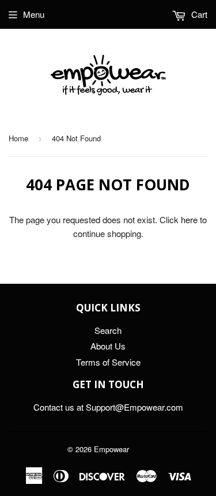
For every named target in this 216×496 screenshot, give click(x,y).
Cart (198, 14)
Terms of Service (108, 362)
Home (18, 138)
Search (108, 330)
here (189, 219)
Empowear (111, 449)
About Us (108, 346)
